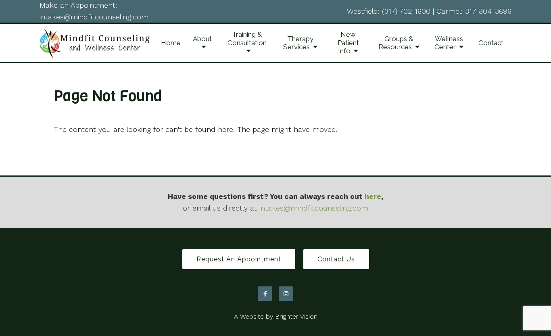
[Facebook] (265, 293)
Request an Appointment (238, 259)
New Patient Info (348, 42)
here (373, 196)
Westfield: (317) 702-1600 (388, 11)
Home (171, 43)
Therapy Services (298, 43)
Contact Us (336, 259)
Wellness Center (448, 43)
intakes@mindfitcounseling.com (94, 17)
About (202, 39)
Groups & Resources (395, 43)
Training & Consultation (247, 38)
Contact (490, 43)
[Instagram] (286, 293)
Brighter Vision (296, 316)
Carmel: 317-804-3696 (473, 11)
